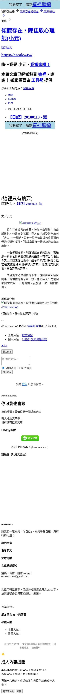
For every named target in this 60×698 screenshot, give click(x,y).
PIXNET (15, 644)
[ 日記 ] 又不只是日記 (34, 339)
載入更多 (7, 352)
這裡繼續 (41, 125)
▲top (4, 345)
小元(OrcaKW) (9, 307)
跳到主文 (6, 47)
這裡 (42, 74)
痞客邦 (31, 326)
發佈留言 (7, 372)
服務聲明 (36, 647)
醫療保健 (28, 88)
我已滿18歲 (8, 691)
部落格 (12, 99)
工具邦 (37, 80)
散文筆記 (27, 335)
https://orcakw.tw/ (16, 55)
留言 (38, 326)
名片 (10, 103)
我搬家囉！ (40, 64)
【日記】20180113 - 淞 (27, 117)
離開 (19, 691)
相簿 (10, 95)
